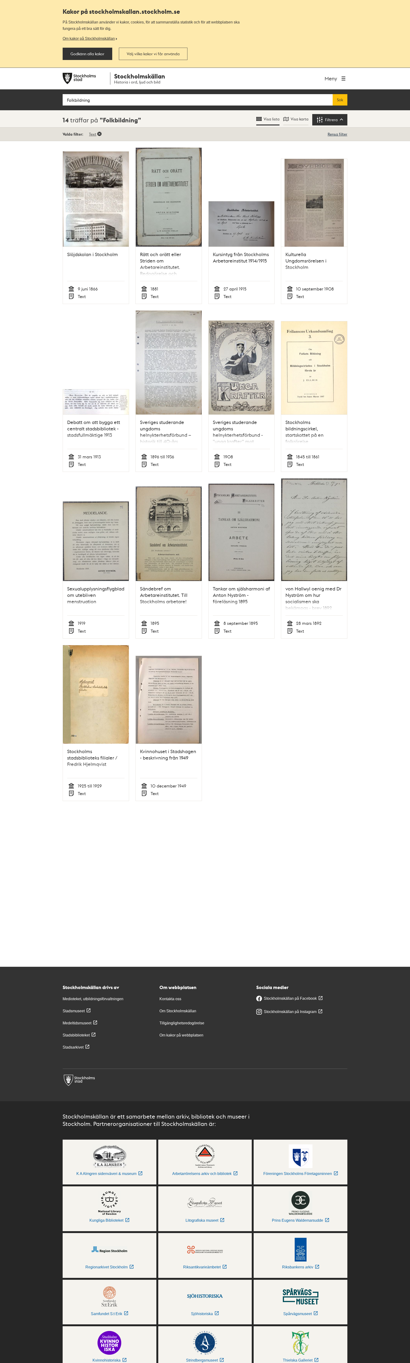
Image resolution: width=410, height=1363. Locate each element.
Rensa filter (337, 134)
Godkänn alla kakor (87, 53)
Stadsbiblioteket (76, 1035)
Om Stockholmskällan (177, 1011)
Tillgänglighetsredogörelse (181, 1023)
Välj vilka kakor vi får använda (153, 53)
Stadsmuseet (74, 1011)
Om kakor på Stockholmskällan (89, 38)
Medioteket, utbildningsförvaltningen (93, 999)
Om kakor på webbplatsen (181, 1035)
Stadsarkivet (73, 1047)
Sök (340, 99)
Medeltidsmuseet (77, 1023)
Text (92, 134)
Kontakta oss (170, 999)
